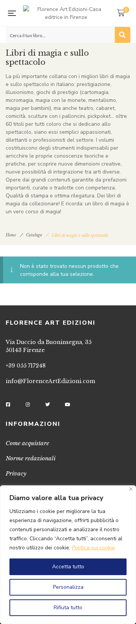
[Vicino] (131, 489)
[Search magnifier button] (122, 35)
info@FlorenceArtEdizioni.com (50, 381)
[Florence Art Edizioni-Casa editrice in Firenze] (66, 13)
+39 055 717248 (26, 365)
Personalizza (68, 587)
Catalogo (34, 235)
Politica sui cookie (93, 547)
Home (11, 235)
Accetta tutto (68, 566)
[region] (68, 554)
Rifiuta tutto (68, 607)
